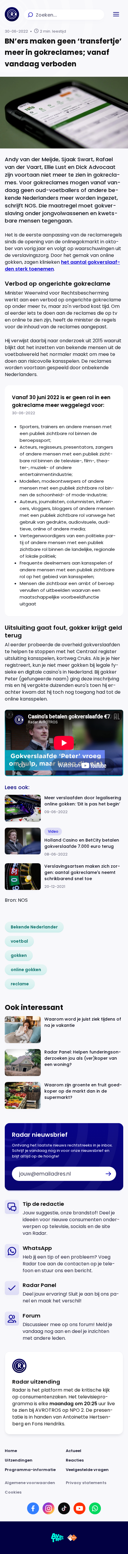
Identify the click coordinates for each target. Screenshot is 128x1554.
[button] (116, 14)
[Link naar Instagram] (48, 1508)
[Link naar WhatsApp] (95, 1508)
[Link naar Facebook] (33, 1508)
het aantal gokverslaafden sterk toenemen (62, 265)
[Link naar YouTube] (79, 1508)
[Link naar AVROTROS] (57, 1538)
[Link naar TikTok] (64, 1508)
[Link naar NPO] (72, 1538)
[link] (34, 927)
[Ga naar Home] (12, 14)
